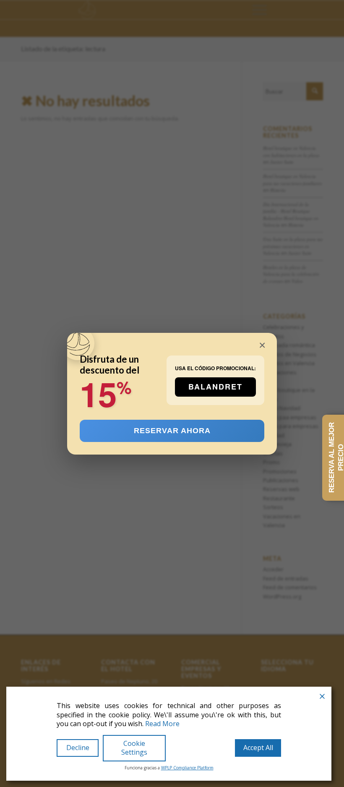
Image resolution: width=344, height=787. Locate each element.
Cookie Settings (134, 748)
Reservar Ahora (172, 430)
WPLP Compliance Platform (187, 768)
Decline (77, 747)
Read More (162, 723)
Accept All (258, 747)
